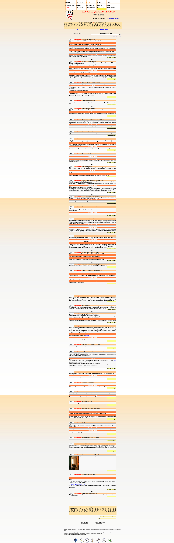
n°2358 (115, 360)
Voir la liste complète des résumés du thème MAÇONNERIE (92, 29)
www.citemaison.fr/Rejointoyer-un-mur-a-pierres (77, 483)
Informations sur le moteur (115, 36)
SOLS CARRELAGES (90, 5)
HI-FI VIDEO (88, 0)
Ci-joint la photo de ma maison (103, 475)
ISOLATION (78, 4)
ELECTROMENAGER (69, 5)
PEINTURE (78, 5)
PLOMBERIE (67, 0)
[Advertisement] (92, 290)
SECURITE (108, 5)
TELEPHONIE (108, 2)
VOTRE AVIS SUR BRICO (111, 7)
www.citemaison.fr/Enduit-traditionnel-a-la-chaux (77, 484)
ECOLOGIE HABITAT (80, 7)
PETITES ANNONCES (101, 9)
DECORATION (99, 2)
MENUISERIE (89, 4)
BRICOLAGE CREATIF (90, 7)
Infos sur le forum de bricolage (113, 18)
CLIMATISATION (79, 2)
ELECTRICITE (79, 0)
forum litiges (87, 335)
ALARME (108, 4)
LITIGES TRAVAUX (100, 7)
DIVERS (98, 0)
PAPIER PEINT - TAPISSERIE (111, 0)
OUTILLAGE (99, 5)
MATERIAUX (99, 4)
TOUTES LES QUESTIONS (111, 9)
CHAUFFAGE (68, 2)
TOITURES (67, 4)
